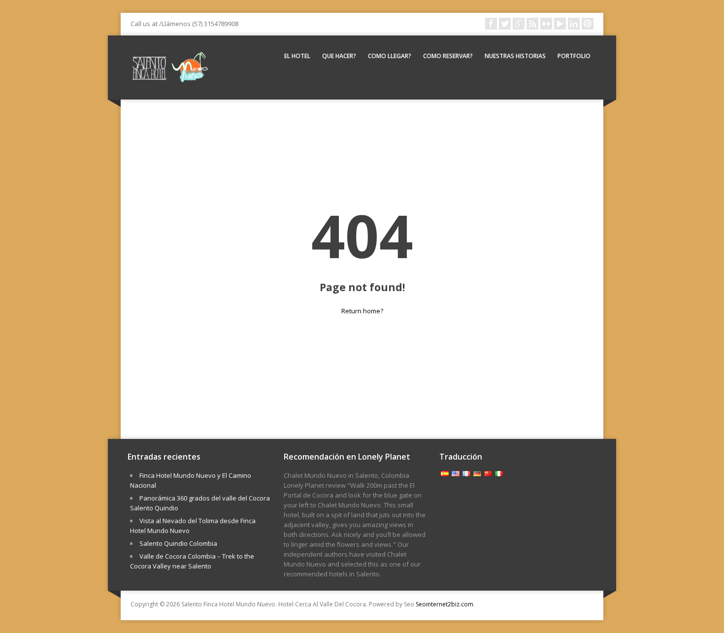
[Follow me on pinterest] (587, 24)
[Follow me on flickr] (546, 24)
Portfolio (574, 56)
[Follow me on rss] (532, 24)
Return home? (362, 310)
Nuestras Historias (515, 56)
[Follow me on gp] (519, 24)
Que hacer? (339, 56)
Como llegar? (389, 56)
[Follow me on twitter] (505, 24)
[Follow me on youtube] (560, 24)
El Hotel (297, 56)
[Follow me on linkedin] (574, 24)
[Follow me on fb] (491, 24)
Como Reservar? (448, 56)
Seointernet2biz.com (444, 604)
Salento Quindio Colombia (178, 543)
